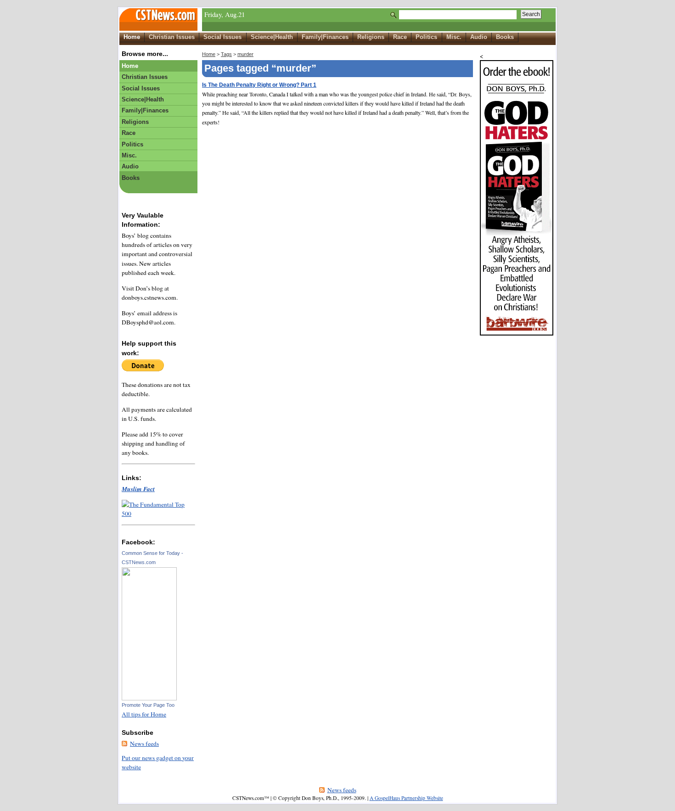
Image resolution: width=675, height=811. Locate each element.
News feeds (144, 743)
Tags (226, 54)
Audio (478, 37)
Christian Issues (172, 37)
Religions (370, 37)
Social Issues (222, 37)
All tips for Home (144, 714)
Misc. (453, 37)
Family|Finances (325, 37)
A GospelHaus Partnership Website (406, 797)
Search (531, 14)
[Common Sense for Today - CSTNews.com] (149, 698)
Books (505, 37)
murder (245, 54)
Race (400, 37)
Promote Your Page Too (148, 705)
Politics (426, 37)
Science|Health (272, 37)
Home (132, 37)
